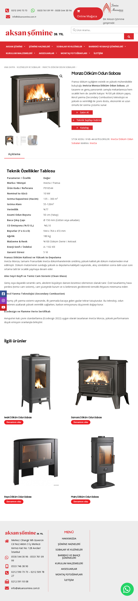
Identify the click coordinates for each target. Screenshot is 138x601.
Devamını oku (14, 422)
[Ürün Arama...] (129, 36)
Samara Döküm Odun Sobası (86, 417)
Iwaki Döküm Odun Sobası (18, 417)
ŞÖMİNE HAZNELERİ (39, 46)
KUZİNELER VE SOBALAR (28, 67)
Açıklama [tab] (14, 154)
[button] (61, 76)
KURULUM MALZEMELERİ (19, 53)
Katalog (84, 127)
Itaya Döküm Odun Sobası (17, 497)
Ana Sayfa (9, 67)
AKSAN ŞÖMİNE (14, 46)
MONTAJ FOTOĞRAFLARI (74, 53)
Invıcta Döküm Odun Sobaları (58, 67)
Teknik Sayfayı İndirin (88, 120)
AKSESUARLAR (46, 53)
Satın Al (84, 112)
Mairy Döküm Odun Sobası (85, 497)
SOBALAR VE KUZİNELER (69, 46)
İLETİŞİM (98, 53)
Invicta (93, 143)
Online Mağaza (87, 16)
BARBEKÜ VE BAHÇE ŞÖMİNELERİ (106, 46)
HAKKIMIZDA (69, 538)
